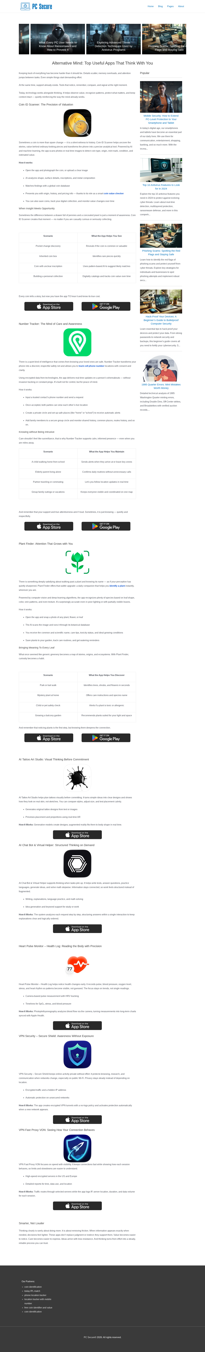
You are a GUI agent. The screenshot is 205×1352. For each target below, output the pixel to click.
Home (151, 6)
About (181, 6)
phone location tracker (35, 1295)
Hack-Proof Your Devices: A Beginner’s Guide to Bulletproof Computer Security (161, 320)
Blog (160, 6)
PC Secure (89, 1337)
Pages (170, 6)
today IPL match (32, 1291)
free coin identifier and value (38, 1307)
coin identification (33, 1287)
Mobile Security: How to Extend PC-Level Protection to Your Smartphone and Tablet (161, 119)
